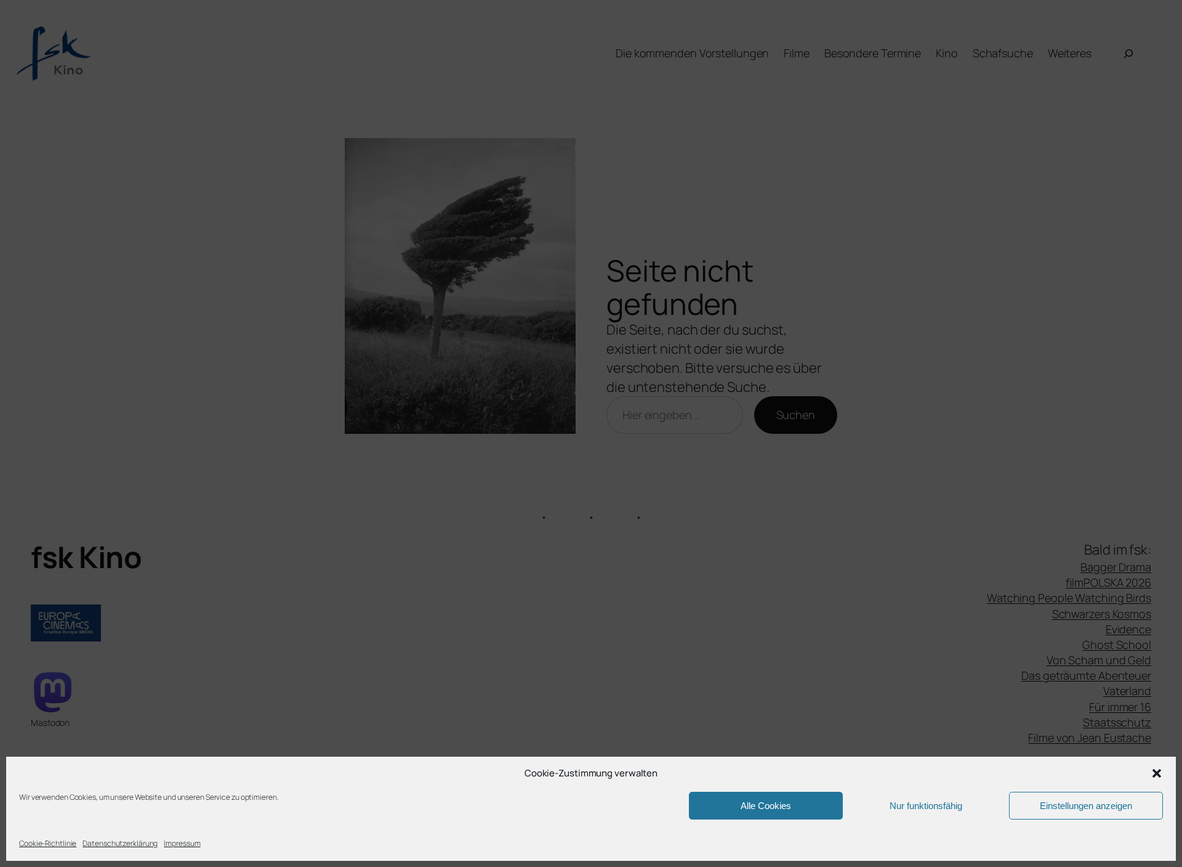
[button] (1157, 773)
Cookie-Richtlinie (47, 843)
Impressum (182, 843)
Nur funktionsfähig (926, 805)
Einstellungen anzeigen (1086, 805)
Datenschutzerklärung (120, 843)
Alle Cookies (766, 805)
